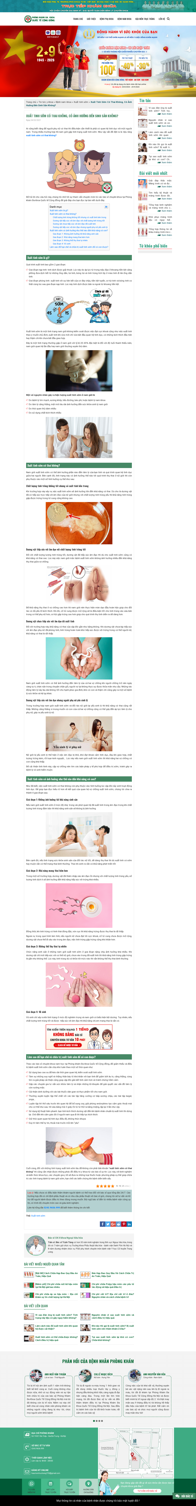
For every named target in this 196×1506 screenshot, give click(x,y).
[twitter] (108, 1224)
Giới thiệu (91, 19)
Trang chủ (78, 19)
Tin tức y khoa (46, 102)
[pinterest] (124, 1224)
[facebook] (102, 1224)
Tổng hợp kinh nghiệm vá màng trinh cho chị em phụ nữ (160, 206)
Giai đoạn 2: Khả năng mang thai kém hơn (71, 237)
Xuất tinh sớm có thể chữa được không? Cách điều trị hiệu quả (56, 1338)
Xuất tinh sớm (81, 102)
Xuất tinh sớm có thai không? (63, 214)
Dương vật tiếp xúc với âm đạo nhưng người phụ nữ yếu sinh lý (80, 227)
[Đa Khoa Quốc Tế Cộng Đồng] (98, 61)
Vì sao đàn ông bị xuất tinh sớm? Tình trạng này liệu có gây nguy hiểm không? (56, 1316)
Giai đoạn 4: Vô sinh (62, 244)
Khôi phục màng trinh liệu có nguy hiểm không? (160, 218)
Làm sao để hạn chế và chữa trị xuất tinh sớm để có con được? (79, 247)
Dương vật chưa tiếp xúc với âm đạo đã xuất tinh (74, 224)
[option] (49, 1392)
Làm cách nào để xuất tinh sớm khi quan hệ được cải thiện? (56, 1327)
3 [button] (99, 1421)
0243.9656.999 (52, 1207)
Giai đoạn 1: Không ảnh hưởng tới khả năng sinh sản (76, 234)
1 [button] (94, 1421)
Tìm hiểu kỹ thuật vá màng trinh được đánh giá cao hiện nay (160, 194)
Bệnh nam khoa (124, 19)
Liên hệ (162, 19)
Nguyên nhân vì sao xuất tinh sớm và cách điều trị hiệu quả (113, 1316)
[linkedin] (129, 1224)
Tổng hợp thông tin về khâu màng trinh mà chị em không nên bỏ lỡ (160, 230)
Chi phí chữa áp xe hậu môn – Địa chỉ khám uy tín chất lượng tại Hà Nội (56, 1295)
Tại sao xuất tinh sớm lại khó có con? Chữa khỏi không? (113, 1338)
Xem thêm (167, 114)
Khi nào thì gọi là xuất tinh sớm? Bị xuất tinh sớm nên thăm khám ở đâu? (113, 1327)
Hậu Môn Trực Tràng (145, 19)
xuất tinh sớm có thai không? (41, 135)
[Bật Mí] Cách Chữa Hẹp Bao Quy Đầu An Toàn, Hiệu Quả (56, 1274)
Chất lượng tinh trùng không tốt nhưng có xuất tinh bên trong (79, 217)
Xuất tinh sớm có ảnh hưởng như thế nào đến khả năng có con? (79, 230)
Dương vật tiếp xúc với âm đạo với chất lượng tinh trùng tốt (79, 220)
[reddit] (118, 1224)
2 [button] (96, 1421)
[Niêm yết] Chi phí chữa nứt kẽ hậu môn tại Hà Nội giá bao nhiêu (56, 1285)
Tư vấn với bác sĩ (147, 1491)
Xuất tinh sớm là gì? (59, 210)
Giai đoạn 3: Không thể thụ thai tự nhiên (70, 240)
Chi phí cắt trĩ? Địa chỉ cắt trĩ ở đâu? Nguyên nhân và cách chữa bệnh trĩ (113, 1295)
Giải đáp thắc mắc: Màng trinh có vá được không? (160, 182)
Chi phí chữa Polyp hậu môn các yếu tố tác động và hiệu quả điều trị (113, 1285)
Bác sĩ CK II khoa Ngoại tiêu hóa (65, 1237)
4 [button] (102, 1421)
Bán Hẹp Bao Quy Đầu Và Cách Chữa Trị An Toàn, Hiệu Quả (113, 1274)
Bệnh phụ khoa (106, 19)
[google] (113, 1224)
